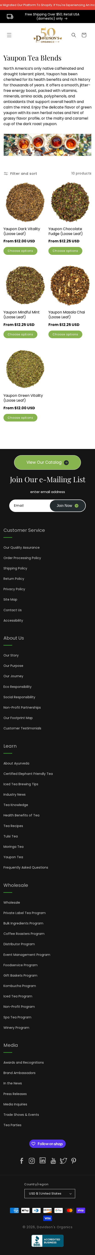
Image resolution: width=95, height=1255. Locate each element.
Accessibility (13, 620)
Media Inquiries (15, 1104)
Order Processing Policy (22, 558)
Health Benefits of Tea (21, 815)
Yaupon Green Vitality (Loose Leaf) (23, 398)
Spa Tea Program (17, 1017)
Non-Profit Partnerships (22, 707)
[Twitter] (63, 1161)
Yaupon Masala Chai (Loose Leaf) (66, 315)
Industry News (14, 794)
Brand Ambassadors (19, 1073)
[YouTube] (53, 1161)
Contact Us (12, 610)
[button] (9, 35)
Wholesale (11, 902)
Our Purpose (13, 665)
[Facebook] (22, 1161)
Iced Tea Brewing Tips (20, 784)
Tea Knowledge (15, 805)
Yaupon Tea (13, 857)
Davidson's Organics (54, 1227)
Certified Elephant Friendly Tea (28, 773)
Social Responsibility (19, 697)
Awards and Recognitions (23, 1062)
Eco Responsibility (17, 686)
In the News (12, 1083)
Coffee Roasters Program (24, 933)
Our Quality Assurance (21, 547)
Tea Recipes (13, 826)
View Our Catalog (44, 462)
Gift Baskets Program (20, 975)
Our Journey (13, 676)
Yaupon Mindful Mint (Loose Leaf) (21, 315)
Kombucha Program (19, 986)
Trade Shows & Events (21, 1114)
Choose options (20, 251)
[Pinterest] (73, 1161)
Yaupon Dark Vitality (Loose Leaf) (21, 231)
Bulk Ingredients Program (23, 923)
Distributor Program (19, 944)
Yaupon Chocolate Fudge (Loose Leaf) (65, 231)
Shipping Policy (15, 568)
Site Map (10, 599)
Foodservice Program (20, 965)
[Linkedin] (42, 1161)
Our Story (11, 655)
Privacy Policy (14, 589)
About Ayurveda (16, 763)
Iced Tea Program (17, 996)
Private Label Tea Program (24, 913)
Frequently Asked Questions (25, 867)
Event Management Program (26, 954)
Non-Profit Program (19, 1006)
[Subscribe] (67, 506)
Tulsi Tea (10, 836)
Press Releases (15, 1094)
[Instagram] (32, 1161)
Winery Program (16, 1027)
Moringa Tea (13, 846)
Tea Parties (12, 1125)
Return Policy (13, 578)
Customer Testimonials (22, 728)
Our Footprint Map (18, 718)
